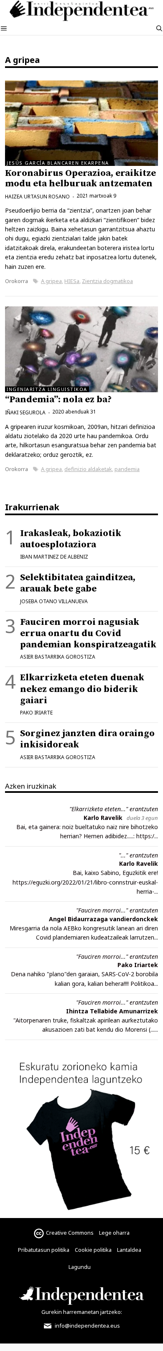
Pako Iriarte (36, 712)
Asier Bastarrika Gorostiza (57, 656)
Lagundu (80, 1267)
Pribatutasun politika (43, 1249)
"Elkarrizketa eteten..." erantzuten (113, 809)
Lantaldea (129, 1249)
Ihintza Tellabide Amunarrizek (112, 1011)
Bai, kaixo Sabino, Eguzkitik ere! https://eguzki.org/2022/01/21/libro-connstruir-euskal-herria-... (85, 882)
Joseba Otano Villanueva (54, 601)
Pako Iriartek (137, 965)
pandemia (127, 469)
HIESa (71, 281)
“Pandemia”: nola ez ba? (58, 399)
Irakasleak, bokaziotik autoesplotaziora (70, 539)
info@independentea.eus (86, 1325)
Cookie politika (93, 1249)
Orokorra (16, 281)
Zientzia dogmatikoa (107, 281)
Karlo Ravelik (103, 818)
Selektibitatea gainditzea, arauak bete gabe (77, 583)
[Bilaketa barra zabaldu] (159, 28)
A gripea (51, 281)
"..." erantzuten (138, 855)
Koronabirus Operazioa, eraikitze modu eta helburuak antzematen (80, 178)
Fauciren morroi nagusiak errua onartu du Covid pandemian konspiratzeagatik (88, 633)
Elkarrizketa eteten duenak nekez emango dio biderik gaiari (82, 689)
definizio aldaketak (88, 469)
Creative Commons (70, 1232)
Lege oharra (114, 1232)
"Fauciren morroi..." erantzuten (117, 910)
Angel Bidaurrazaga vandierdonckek (103, 919)
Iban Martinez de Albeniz (54, 556)
